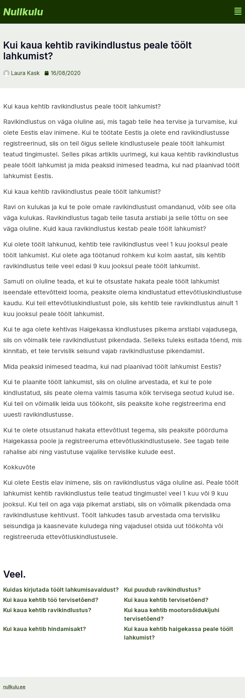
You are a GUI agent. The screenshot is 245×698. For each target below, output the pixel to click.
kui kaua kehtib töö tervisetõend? (50, 599)
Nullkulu (23, 12)
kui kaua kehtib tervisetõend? (166, 599)
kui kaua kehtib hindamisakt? (44, 629)
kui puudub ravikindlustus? (162, 589)
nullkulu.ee (14, 686)
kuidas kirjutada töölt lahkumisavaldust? (61, 589)
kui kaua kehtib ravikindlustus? (47, 610)
